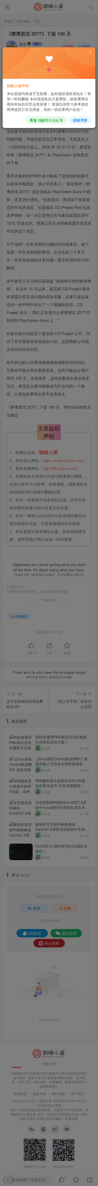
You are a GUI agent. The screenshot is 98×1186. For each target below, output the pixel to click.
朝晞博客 (80, 120)
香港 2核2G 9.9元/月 (46, 120)
